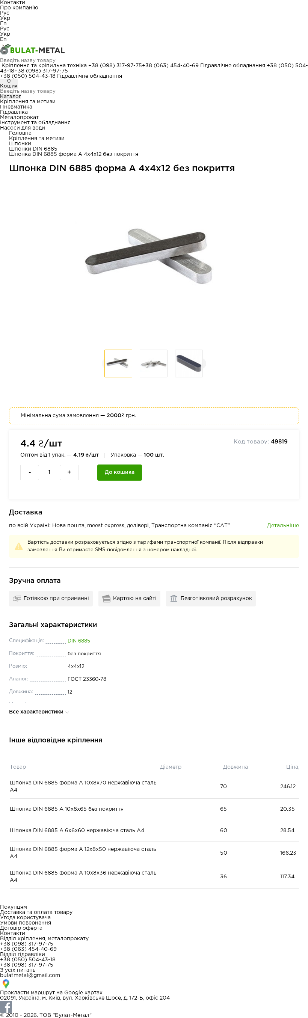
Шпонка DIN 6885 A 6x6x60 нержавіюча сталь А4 (77, 830)
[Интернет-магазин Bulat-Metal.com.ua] (154, 50)
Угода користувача (25, 917)
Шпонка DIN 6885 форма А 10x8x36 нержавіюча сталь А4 (83, 876)
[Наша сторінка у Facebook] (154, 1007)
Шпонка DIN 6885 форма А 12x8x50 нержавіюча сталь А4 (83, 853)
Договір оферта (21, 928)
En (3, 23)
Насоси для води (22, 128)
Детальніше (283, 525)
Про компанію (19, 8)
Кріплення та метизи (28, 102)
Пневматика (16, 107)
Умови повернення (25, 923)
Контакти (12, 2)
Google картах (83, 993)
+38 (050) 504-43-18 (28, 76)
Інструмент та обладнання (35, 123)
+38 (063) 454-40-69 (170, 65)
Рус (4, 13)
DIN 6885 (79, 641)
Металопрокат (19, 117)
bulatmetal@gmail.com (30, 975)
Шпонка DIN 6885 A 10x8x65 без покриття (67, 809)
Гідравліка (14, 112)
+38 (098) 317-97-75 (115, 65)
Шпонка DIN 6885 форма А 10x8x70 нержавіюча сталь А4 (83, 786)
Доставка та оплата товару (36, 912)
